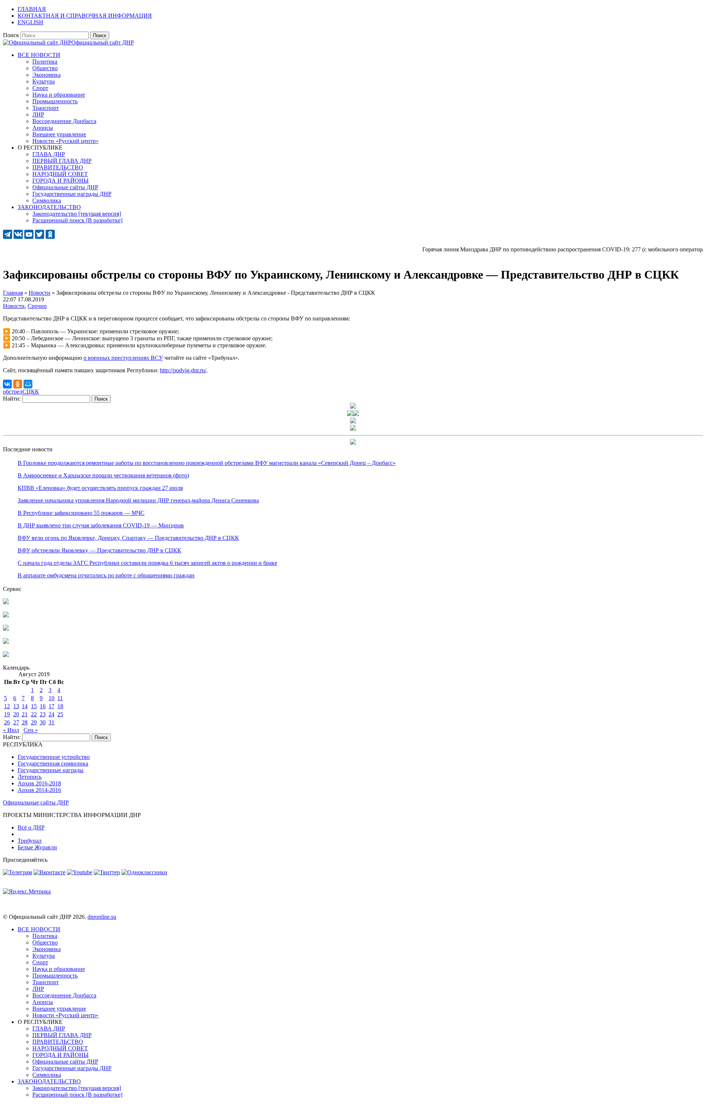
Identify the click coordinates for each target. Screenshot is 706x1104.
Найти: (12, 398)
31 (51, 722)
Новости (14, 306)
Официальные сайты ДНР (36, 802)
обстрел (12, 391)
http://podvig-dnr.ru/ (183, 370)
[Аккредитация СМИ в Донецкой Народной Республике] (6, 602)
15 (34, 706)
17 (51, 706)
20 (16, 714)
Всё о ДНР (31, 827)
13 (16, 706)
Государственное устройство (54, 757)
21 (25, 714)
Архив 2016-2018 (39, 783)
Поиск (11, 35)
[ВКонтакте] (7, 384)
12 (7, 706)
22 (34, 714)
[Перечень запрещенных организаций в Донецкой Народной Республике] (6, 629)
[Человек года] (356, 414)
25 (60, 714)
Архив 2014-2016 (39, 790)
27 (16, 722)
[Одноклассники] (17, 384)
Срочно (37, 306)
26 (7, 722)
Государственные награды (50, 770)
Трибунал (30, 841)
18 (60, 706)
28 (25, 722)
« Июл (11, 730)
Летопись (30, 777)
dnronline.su (102, 917)
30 (43, 722)
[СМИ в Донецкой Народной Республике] (6, 615)
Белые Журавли (37, 847)
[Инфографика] (6, 655)
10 (51, 698)
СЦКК (30, 391)
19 (7, 714)
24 (51, 714)
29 (34, 722)
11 (60, 698)
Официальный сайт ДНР (102, 42)
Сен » (31, 730)
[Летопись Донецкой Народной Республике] (6, 642)
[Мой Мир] (28, 384)
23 (43, 714)
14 (25, 706)
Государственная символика (53, 763)
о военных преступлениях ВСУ (123, 358)
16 (43, 706)
